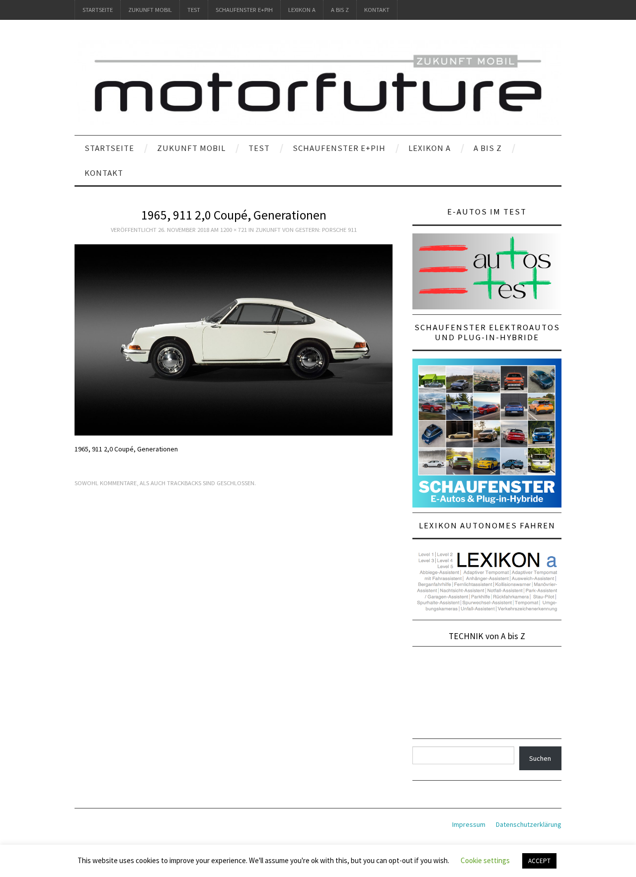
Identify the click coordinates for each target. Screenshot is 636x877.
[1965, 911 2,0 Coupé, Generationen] (234, 339)
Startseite (97, 9)
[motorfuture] (318, 81)
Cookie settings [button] (485, 860)
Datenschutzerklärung (528, 824)
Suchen (540, 758)
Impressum (468, 824)
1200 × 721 (233, 229)
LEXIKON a (302, 9)
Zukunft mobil (150, 9)
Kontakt (377, 9)
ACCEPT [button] (539, 861)
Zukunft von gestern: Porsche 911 (306, 229)
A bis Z (340, 9)
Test (193, 9)
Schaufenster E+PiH (244, 9)
